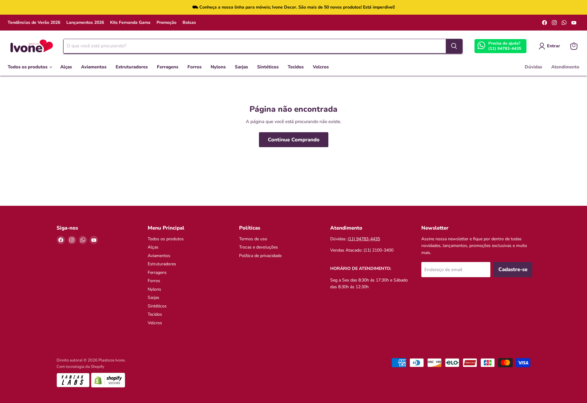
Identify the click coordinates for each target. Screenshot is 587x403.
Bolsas (189, 22)
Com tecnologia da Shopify (80, 366)
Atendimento (565, 67)
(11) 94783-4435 (504, 48)
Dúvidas (533, 67)
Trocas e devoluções (258, 247)
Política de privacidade (260, 256)
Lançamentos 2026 (85, 22)
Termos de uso (253, 239)
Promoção (166, 22)
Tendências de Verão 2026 (34, 22)
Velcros (321, 67)
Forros (194, 67)
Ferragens (167, 67)
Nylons (218, 67)
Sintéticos (268, 67)
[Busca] (454, 46)
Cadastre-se (512, 269)
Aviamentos (93, 67)
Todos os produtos (28, 67)
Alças (66, 67)
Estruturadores (132, 67)
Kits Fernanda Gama (130, 22)
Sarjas (241, 67)
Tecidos (296, 67)
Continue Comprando (293, 139)
